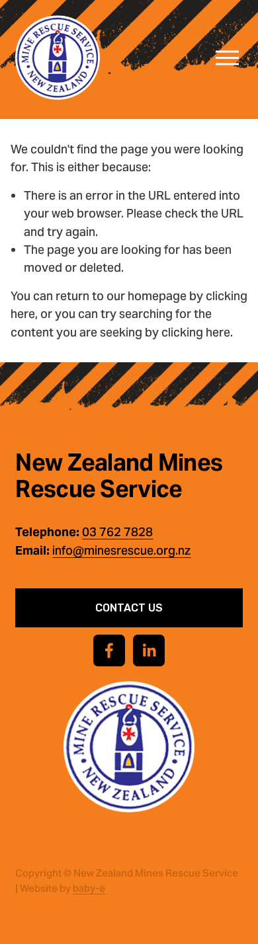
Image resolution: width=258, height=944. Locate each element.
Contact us (129, 608)
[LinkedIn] (149, 650)
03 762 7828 (117, 531)
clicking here (195, 332)
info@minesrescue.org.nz (121, 550)
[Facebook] (109, 650)
